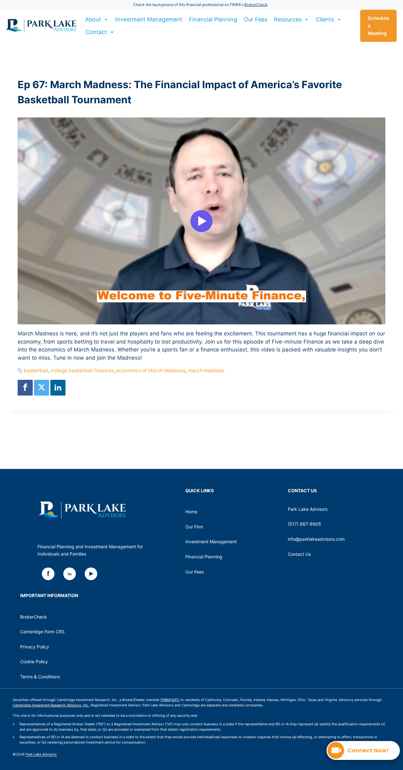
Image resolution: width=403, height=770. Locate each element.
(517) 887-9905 (304, 524)
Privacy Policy (34, 646)
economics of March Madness (150, 371)
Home (191, 511)
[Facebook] (25, 388)
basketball (36, 371)
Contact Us (299, 554)
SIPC (175, 700)
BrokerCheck (256, 4)
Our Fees (255, 19)
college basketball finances (82, 371)
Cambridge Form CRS (42, 631)
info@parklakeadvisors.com (316, 539)
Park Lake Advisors (41, 754)
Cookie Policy (34, 661)
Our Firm (194, 526)
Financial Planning (213, 19)
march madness (206, 371)
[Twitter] (41, 388)
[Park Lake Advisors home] (82, 510)
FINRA (165, 700)
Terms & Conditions (40, 676)
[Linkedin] (57, 388)
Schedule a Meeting (378, 25)
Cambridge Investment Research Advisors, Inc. (51, 705)
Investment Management (148, 19)
